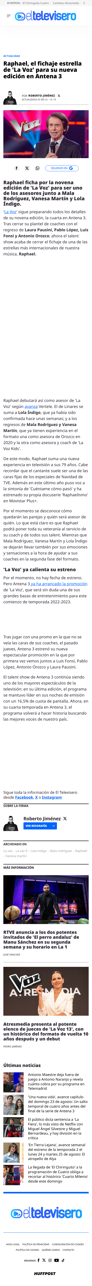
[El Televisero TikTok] (63, 1261)
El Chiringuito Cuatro (36, 3)
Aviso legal (13, 1244)
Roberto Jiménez (41, 95)
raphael (81, 851)
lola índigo (39, 851)
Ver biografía (36, 826)
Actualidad (11, 56)
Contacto (68, 1250)
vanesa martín (16, 856)
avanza (31, 406)
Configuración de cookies (68, 1244)
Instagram (52, 797)
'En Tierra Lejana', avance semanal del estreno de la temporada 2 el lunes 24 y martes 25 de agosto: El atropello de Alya (56, 1152)
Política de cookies (27, 1250)
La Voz (10, 212)
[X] (59, 96)
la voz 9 (21, 851)
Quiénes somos (51, 1250)
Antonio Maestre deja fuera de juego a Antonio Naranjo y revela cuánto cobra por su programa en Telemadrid (56, 1081)
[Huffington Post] (45, 1274)
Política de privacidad (36, 1244)
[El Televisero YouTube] (56, 1261)
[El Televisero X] (44, 1261)
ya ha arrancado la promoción (58, 584)
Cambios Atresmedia (66, 3)
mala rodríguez (61, 851)
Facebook (24, 797)
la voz (8, 851)
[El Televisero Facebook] (39, 1261)
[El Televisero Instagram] (50, 1261)
